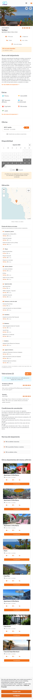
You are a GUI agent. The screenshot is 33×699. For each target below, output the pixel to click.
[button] (3, 144)
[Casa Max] (16, 569)
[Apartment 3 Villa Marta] (16, 468)
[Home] (3, 4)
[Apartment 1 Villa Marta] (16, 519)
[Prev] (2, 16)
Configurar (16, 695)
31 (3, 166)
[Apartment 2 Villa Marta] (16, 494)
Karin (5, 551)
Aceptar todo (17, 691)
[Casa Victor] (16, 620)
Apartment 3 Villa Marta (11, 475)
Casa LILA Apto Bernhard (11, 651)
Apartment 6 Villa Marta (11, 601)
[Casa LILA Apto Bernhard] (16, 645)
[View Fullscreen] (4, 195)
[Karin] (16, 544)
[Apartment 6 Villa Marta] (16, 594)
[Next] (30, 16)
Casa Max (7, 576)
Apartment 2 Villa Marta (11, 500)
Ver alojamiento (16, 483)
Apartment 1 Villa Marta (11, 525)
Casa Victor (7, 626)
